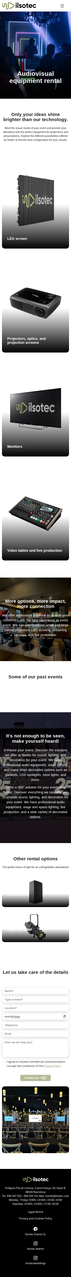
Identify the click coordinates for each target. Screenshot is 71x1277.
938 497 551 (14, 1196)
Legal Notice (35, 1212)
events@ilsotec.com (57, 1196)
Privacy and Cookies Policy (35, 1218)
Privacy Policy (52, 1066)
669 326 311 (31, 1196)
